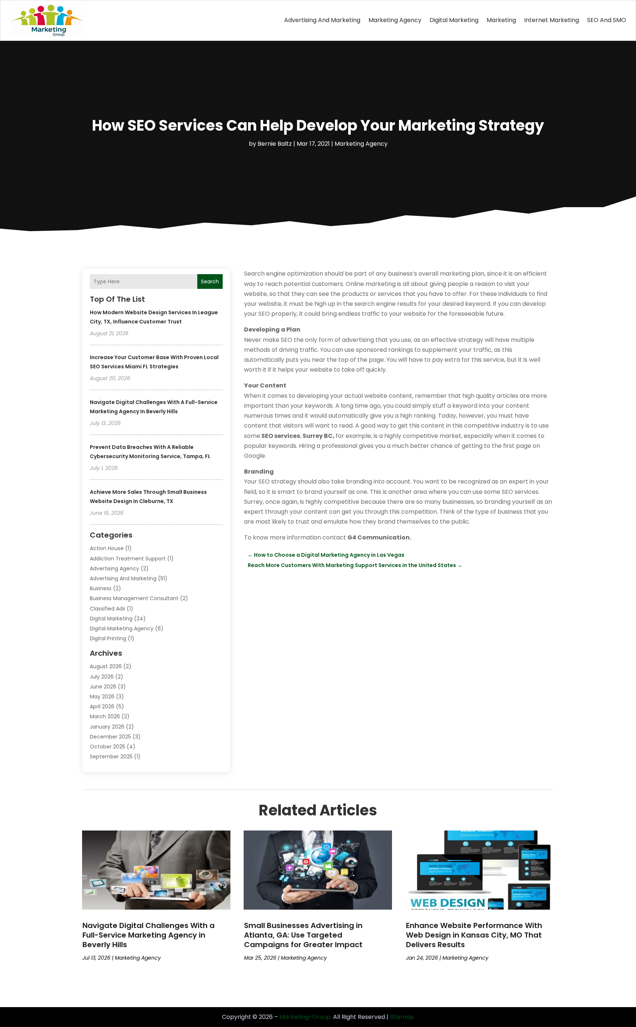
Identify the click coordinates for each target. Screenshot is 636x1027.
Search (210, 281)
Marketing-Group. (305, 1017)
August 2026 (106, 666)
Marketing (501, 20)
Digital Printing (108, 638)
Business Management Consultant (134, 598)
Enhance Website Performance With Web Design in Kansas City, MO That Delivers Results (474, 935)
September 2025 (111, 756)
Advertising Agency (114, 568)
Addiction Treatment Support (128, 558)
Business (101, 588)
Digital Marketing (454, 20)
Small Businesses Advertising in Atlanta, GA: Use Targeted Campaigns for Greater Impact (303, 935)
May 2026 (102, 696)
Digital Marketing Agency (121, 628)
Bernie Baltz (275, 143)
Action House (107, 548)
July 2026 (102, 676)
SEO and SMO (606, 20)
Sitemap (402, 1017)
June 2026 (103, 686)
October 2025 (107, 746)
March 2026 (105, 716)
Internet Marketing (551, 20)
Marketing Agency (394, 20)
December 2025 (110, 736)
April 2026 (102, 706)
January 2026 (107, 726)
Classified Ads (107, 608)
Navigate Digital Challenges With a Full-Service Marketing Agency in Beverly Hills (148, 935)
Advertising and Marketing (322, 20)
